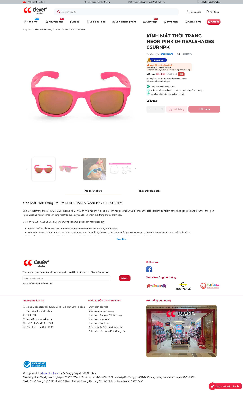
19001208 (31, 314)
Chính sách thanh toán (99, 322)
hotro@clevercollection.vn (39, 318)
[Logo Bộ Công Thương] (34, 367)
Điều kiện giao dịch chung (101, 310)
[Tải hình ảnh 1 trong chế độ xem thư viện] (43, 169)
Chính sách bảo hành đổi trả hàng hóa (106, 331)
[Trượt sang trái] (26, 169)
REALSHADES (167, 54)
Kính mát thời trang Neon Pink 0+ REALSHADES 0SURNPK (60, 29)
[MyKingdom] (183, 332)
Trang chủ (26, 29)
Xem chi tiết (179, 93)
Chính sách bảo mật (98, 306)
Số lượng (152, 100)
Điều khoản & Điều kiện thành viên (105, 326)
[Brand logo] (156, 287)
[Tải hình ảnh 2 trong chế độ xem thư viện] (69, 169)
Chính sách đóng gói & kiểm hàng (105, 314)
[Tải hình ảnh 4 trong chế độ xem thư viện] (121, 169)
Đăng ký (124, 278)
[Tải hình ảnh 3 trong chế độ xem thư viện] (95, 169)
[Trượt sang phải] (135, 169)
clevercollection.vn (50, 373)
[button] (212, 11)
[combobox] (116, 11)
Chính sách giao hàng (98, 318)
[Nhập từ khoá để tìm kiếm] (59, 12)
